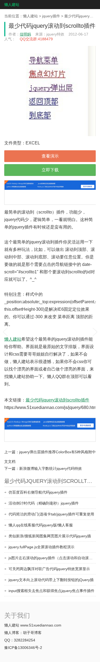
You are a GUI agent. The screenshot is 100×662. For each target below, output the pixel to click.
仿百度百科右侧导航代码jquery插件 (38, 492)
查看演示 (50, 156)
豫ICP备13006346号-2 (23, 647)
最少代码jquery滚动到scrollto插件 (57, 400)
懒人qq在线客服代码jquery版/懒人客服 (41, 525)
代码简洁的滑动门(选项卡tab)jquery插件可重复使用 (51, 514)
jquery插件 (51, 16)
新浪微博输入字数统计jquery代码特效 (50, 468)
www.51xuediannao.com (40, 625)
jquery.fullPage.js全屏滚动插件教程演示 (41, 547)
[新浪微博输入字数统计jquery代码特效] (95, 331)
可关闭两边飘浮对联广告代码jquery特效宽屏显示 (49, 569)
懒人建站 (11, 4)
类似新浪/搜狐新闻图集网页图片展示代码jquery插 (50, 536)
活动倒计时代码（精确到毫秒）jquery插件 (44, 503)
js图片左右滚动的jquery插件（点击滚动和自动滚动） (52, 558)
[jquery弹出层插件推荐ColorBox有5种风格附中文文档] (5, 331)
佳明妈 (25, 34)
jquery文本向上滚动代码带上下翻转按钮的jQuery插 (51, 580)
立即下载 (50, 170)
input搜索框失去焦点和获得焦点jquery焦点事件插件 (51, 591)
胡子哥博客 (32, 633)
